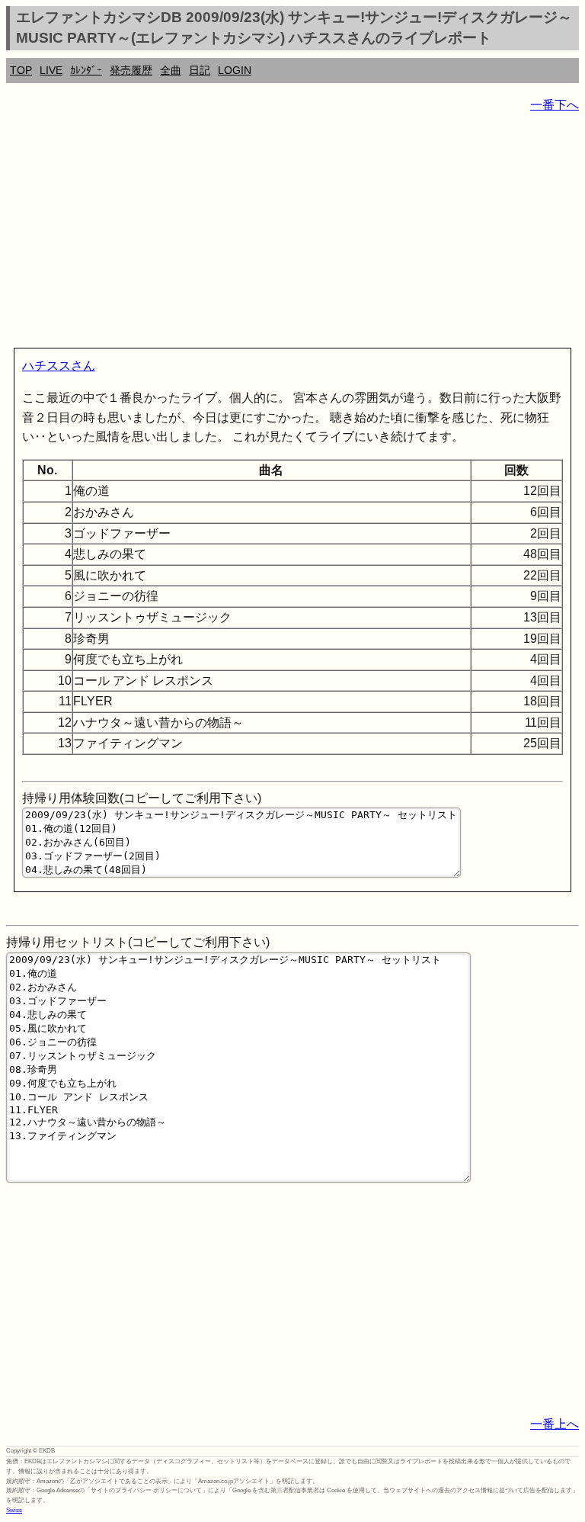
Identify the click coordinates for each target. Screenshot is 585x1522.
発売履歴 (131, 70)
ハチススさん (58, 365)
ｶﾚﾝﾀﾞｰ (86, 70)
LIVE (51, 70)
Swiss (14, 1510)
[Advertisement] (292, 233)
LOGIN (234, 70)
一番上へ (554, 1424)
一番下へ (554, 104)
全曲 (170, 70)
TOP (21, 70)
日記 (199, 70)
